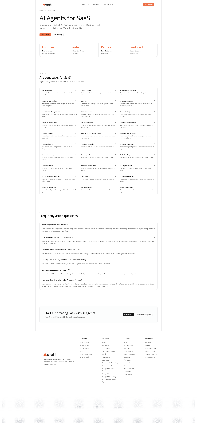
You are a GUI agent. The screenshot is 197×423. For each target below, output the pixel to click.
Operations (106, 348)
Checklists (127, 372)
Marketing (105, 345)
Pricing (147, 345)
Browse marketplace (144, 315)
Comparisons (128, 366)
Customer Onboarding (110, 363)
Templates (127, 360)
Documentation (150, 348)
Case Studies (128, 351)
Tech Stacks (128, 375)
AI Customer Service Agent (109, 381)
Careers (148, 342)
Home (41, 10)
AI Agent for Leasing (109, 377)
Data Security (150, 357)
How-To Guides (129, 354)
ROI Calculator (129, 369)
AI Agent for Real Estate (108, 370)
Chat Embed (84, 357)
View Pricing (58, 35)
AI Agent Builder (86, 345)
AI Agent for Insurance (110, 374)
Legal (104, 354)
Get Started (149, 4)
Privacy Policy (150, 351)
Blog (125, 342)
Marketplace (84, 342)
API (81, 351)
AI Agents (48, 10)
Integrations (84, 348)
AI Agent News (129, 345)
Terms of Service (151, 354)
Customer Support (108, 351)
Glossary (127, 357)
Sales (104, 342)
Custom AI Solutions (109, 366)
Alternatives (128, 363)
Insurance (105, 360)
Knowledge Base (86, 354)
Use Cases (127, 348)
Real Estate (106, 357)
